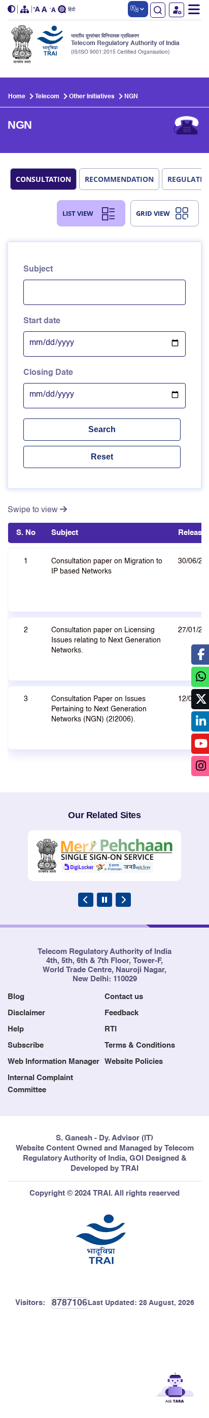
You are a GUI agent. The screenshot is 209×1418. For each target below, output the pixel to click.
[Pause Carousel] (104, 900)
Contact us (123, 997)
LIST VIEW (77, 213)
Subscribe (26, 1045)
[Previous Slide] (85, 900)
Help (16, 1029)
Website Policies (133, 1061)
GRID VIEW (153, 213)
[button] (13, 9)
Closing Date (48, 373)
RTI (110, 1029)
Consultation (43, 179)
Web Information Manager (53, 1061)
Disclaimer (26, 1013)
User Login (176, 10)
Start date (41, 321)
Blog (16, 997)
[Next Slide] (123, 900)
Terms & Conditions (139, 1045)
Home (16, 97)
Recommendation (119, 179)
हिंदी (71, 10)
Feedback (121, 1013)
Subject (38, 269)
